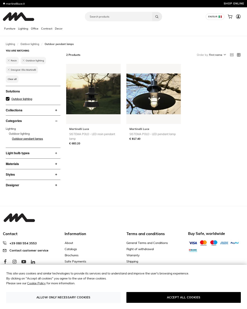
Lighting (23, 28)
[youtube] (23, 261)
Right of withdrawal (140, 249)
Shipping (132, 261)
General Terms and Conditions (147, 242)
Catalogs (71, 249)
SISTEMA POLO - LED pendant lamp (152, 134)
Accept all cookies (183, 297)
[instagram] (14, 261)
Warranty (133, 255)
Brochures (72, 255)
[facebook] (5, 261)
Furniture (9, 28)
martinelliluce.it (15, 3)
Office (34, 28)
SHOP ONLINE (234, 3)
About (69, 242)
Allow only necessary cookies (63, 297)
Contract (46, 28)
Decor (59, 28)
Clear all (12, 79)
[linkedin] (33, 261)
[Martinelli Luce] (18, 16)
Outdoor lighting (29, 44)
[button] (217, 55)
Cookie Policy (36, 283)
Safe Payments (75, 261)
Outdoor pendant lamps (27, 139)
